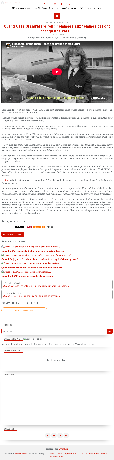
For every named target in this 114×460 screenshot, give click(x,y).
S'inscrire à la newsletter (13, 234)
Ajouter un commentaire (24, 310)
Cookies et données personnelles (96, 454)
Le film (5, 180)
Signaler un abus (70, 454)
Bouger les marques (57, 22)
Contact (59, 454)
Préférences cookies (56, 456)
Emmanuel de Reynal (22, 454)
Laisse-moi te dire (57, 4)
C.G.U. (81, 454)
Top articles (50, 454)
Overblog (63, 448)
